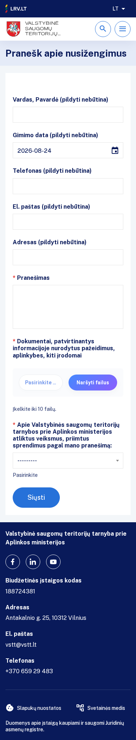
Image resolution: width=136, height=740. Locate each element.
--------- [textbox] (27, 460)
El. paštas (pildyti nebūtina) (51, 206)
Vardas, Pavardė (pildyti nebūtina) (60, 99)
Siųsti (36, 497)
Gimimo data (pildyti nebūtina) (55, 135)
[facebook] (12, 562)
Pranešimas (31, 277)
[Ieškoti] (103, 29)
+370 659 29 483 (29, 671)
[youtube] (53, 562)
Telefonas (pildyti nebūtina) (52, 170)
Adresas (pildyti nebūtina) (50, 242)
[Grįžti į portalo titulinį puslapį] (16, 8)
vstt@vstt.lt (21, 644)
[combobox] (68, 461)
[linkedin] (33, 562)
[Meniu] (123, 29)
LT (115, 9)
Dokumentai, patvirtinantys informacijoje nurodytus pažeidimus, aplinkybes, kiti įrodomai (64, 348)
